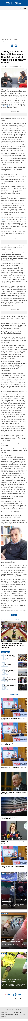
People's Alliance (15, 610)
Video (4, 1002)
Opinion (21, 998)
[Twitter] (16, 45)
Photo (12, 1002)
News (2, 39)
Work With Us (17, 1012)
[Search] (20, 8)
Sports (21, 1000)
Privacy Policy (4, 1012)
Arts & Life (14, 1000)
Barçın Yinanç (23, 610)
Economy (13, 998)
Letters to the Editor (19, 1014)
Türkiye (9, 39)
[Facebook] (12, 45)
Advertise (3, 1016)
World (3, 1000)
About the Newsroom (7, 1014)
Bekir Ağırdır (6, 106)
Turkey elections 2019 (6, 610)
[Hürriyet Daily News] (14, 3)
